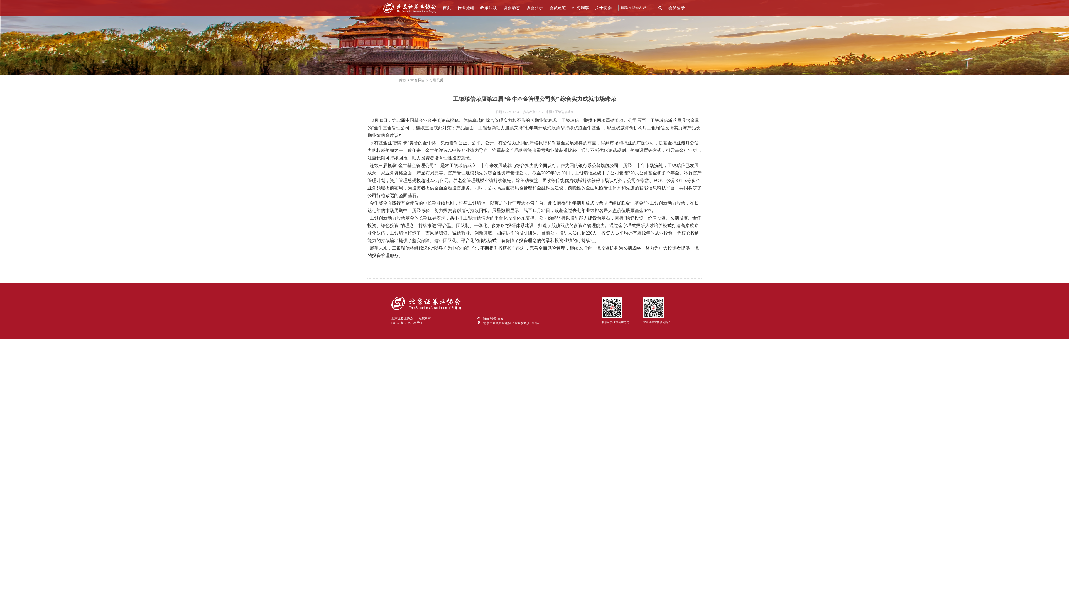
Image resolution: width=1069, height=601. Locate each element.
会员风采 (436, 80)
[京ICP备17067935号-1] (407, 322)
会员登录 (676, 8)
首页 (447, 8)
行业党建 (465, 8)
